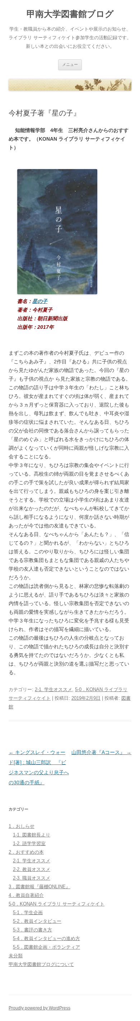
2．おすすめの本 (26, 852)
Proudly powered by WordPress (39, 1008)
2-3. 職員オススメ (31, 878)
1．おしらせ (21, 826)
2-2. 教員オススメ (31, 869)
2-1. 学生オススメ (53, 689)
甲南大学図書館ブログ (70, 14)
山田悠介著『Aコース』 (101, 752)
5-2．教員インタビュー (37, 921)
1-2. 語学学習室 (29, 843)
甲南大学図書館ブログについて (41, 964)
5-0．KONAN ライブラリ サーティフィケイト (56, 904)
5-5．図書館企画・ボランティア (46, 947)
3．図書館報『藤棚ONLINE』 (39, 886)
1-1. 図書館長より (31, 835)
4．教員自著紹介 (26, 895)
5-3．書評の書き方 (32, 929)
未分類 (16, 955)
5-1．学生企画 (28, 912)
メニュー (70, 64)
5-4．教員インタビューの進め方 (46, 938)
